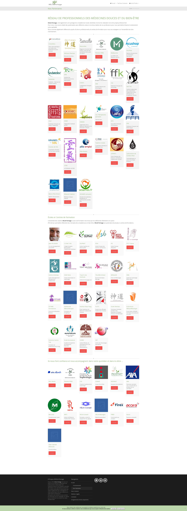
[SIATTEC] (132, 75)
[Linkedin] (101, 480)
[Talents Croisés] (101, 139)
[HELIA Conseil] (85, 405)
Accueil (113, 3)
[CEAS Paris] (70, 266)
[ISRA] (132, 266)
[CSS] (85, 372)
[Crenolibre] (54, 39)
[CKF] (101, 331)
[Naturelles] (85, 40)
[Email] (105, 480)
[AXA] (132, 372)
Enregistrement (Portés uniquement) (79, 499)
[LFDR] (70, 150)
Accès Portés (134, 3)
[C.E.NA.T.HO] (70, 234)
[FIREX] (117, 405)
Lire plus (52, 54)
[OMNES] (85, 112)
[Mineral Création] (70, 185)
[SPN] (70, 69)
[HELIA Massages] (101, 405)
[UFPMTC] (117, 144)
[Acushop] (132, 42)
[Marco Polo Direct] (54, 184)
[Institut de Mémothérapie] (70, 297)
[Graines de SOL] (54, 141)
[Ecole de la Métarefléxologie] (132, 297)
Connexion (73, 497)
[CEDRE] (85, 331)
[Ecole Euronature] (70, 331)
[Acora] (132, 405)
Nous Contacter (123, 3)
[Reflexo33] (117, 266)
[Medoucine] (117, 43)
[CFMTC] (85, 73)
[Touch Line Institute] (85, 266)
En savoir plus (121, 508)
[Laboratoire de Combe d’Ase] (132, 144)
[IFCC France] (132, 234)
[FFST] (54, 112)
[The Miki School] (101, 266)
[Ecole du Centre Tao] (54, 331)
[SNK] (101, 74)
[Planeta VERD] (101, 43)
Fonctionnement (77, 485)
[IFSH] (101, 234)
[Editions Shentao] (70, 44)
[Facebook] (97, 480)
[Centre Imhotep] (54, 266)
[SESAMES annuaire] (85, 185)
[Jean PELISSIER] (54, 234)
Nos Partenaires (77, 488)
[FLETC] (101, 297)
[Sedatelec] (54, 72)
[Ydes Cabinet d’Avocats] (54, 435)
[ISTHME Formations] (54, 297)
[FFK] (117, 73)
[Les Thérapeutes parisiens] (101, 108)
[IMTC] (70, 405)
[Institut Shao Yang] (85, 297)
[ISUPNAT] (85, 234)
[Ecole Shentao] (117, 297)
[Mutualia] (54, 405)
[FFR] (132, 113)
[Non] (185, 508)
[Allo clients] (54, 372)
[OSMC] (70, 111)
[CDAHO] (101, 372)
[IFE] (117, 234)
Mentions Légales (75, 494)
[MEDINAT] (117, 372)
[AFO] (117, 111)
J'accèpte (114, 508)
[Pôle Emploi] (85, 143)
